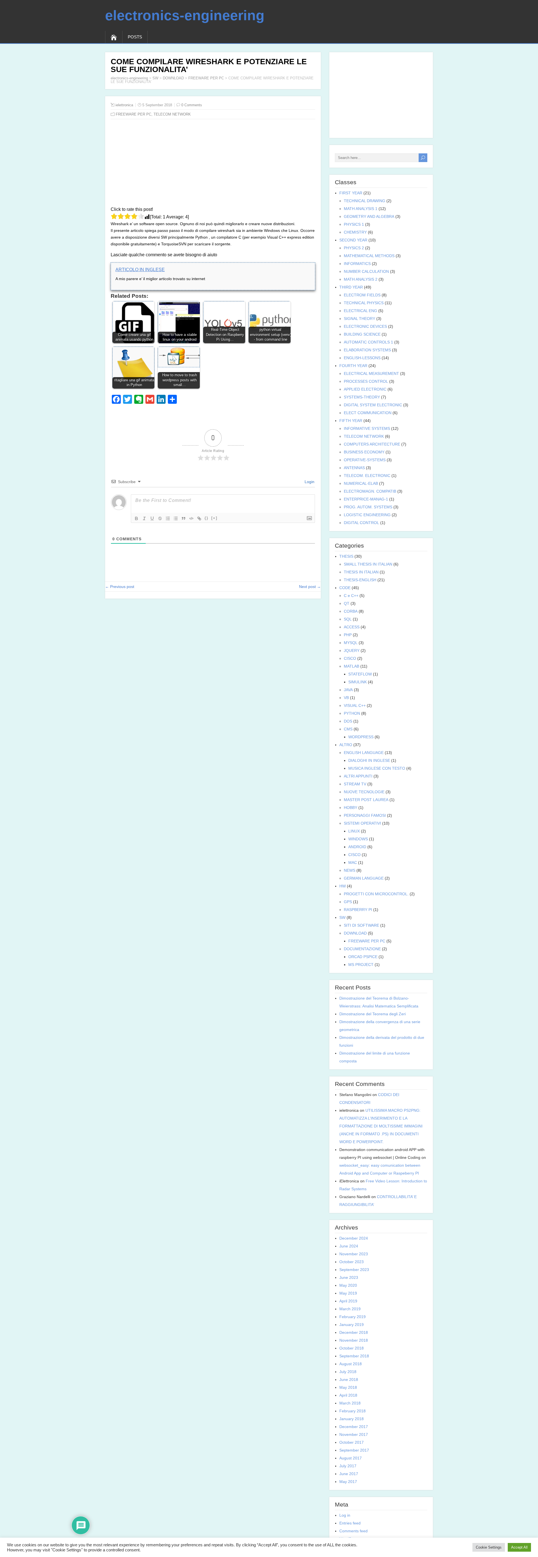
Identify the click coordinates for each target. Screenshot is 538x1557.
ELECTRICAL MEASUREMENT (371, 373)
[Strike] (160, 518)
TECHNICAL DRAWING (364, 201)
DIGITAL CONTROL (361, 522)
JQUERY (352, 650)
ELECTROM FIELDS (362, 295)
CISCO (350, 658)
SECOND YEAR (353, 240)
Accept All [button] (519, 1547)
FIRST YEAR (350, 193)
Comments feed (353, 1531)
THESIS (346, 556)
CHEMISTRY (355, 232)
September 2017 (354, 1450)
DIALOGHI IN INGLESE (369, 760)
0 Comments (191, 105)
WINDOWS (358, 839)
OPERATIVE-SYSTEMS (365, 460)
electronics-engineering (185, 15)
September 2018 (354, 1356)
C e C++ (351, 595)
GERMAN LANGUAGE (364, 878)
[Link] (199, 518)
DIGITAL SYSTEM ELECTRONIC (373, 405)
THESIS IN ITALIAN (361, 572)
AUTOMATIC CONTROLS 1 (368, 342)
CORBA (351, 611)
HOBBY (350, 807)
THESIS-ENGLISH (360, 580)
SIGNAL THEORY (359, 318)
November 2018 (353, 1340)
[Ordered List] (168, 518)
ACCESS (352, 627)
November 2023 (353, 1254)
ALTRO (345, 744)
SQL (348, 619)
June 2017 (348, 1473)
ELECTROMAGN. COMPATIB (370, 491)
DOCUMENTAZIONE (362, 949)
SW (155, 78)
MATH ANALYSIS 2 (360, 279)
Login (308, 481)
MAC (352, 862)
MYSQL (351, 642)
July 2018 (347, 1371)
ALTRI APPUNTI (358, 776)
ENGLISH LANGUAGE (364, 752)
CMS (348, 729)
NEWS (349, 870)
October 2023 (351, 1262)
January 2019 (351, 1324)
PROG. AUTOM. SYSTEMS (368, 507)
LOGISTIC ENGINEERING (367, 515)
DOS (348, 721)
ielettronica (124, 105)
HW (342, 886)
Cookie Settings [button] (489, 1547)
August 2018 (350, 1364)
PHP (348, 635)
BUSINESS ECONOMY (364, 452)
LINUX (354, 831)
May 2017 (348, 1481)
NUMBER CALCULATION (366, 271)
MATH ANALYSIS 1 (360, 208)
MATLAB (351, 666)
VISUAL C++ (355, 705)
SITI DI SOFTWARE (361, 925)
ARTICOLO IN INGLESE (140, 269)
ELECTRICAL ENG (360, 310)
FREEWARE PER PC (206, 78)
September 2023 (354, 1269)
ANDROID (357, 847)
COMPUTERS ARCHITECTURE (372, 444)
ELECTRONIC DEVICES (365, 326)
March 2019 (350, 1309)
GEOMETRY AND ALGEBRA (369, 216)
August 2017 (350, 1458)
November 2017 (353, 1434)
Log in (344, 1515)
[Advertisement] (213, 164)
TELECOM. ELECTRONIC (367, 475)
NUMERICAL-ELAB (361, 483)
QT (346, 603)
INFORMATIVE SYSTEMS (367, 428)
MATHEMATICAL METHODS (369, 255)
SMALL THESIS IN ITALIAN (368, 564)
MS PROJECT (361, 964)
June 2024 (348, 1246)
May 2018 (348, 1387)
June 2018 (348, 1379)
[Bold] (136, 518)
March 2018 (350, 1403)
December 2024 (353, 1238)
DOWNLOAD (173, 78)
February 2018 (352, 1411)
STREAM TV (355, 784)
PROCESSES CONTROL (366, 381)
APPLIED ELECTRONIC (365, 389)
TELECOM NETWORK (172, 114)
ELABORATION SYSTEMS (367, 350)
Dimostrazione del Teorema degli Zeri (372, 1014)
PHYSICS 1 (354, 224)
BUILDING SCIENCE (362, 334)
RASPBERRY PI (358, 909)
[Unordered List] (176, 518)
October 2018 (351, 1348)
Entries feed (350, 1523)
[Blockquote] (183, 518)
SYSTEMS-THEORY (362, 397)
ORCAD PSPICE (362, 956)
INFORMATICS (357, 263)
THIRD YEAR (351, 287)
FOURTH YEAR (353, 365)
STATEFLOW (360, 674)
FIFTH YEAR (350, 420)
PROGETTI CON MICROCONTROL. (376, 894)
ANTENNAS (354, 467)
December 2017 (353, 1426)
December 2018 (353, 1332)
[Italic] (144, 518)
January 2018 (351, 1419)
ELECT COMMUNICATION (367, 412)
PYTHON (352, 713)
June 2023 (348, 1277)
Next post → (310, 586)
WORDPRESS (361, 737)
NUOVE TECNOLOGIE (364, 792)
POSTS (135, 36)
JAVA (348, 690)
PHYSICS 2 (354, 248)
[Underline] (152, 518)
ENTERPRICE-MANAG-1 (366, 499)
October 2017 (351, 1442)
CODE (345, 587)
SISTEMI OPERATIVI (362, 823)
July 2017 (347, 1466)
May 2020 (348, 1285)
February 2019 (352, 1316)
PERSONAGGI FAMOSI (365, 815)
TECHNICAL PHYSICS (364, 303)
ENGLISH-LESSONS (362, 358)
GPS (348, 901)
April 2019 (348, 1301)
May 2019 (348, 1293)
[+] (214, 518)
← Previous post (119, 586)
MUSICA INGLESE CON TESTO (376, 768)
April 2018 (348, 1395)
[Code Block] (191, 518)
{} (206, 518)
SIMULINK (357, 682)
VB (346, 697)
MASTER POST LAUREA (366, 799)
